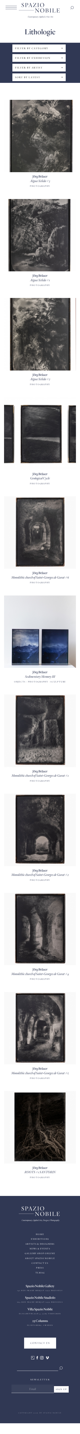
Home (40, 1234)
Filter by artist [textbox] (29, 67)
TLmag (40, 1272)
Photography (40, 186)
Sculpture (58, 682)
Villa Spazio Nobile (40, 1309)
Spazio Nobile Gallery (40, 1286)
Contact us (40, 1263)
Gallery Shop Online (40, 1253)
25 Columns (40, 1321)
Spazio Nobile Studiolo (40, 1297)
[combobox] (39, 48)
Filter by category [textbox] (31, 48)
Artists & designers (39, 1244)
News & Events (40, 1248)
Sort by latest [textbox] (27, 77)
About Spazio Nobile (40, 1258)
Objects (20, 682)
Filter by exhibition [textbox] (33, 57)
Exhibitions (40, 1239)
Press (40, 1268)
